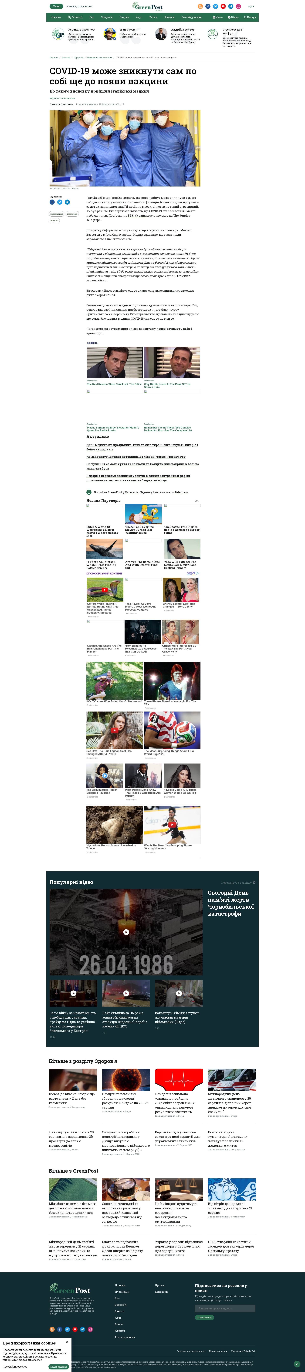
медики (54, 220)
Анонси (169, 17)
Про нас (160, 1285)
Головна (54, 57)
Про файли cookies (15, 1366)
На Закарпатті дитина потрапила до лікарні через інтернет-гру (136, 457)
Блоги (153, 17)
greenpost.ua (124, 1364)
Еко (91, 17)
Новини (56, 17)
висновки (72, 214)
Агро (139, 17)
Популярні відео (71, 881)
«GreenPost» (94, 1362)
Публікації (75, 17)
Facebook (131, 492)
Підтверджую (58, 1366)
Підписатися (204, 1317)
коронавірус (56, 214)
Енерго (124, 17)
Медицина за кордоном (99, 57)
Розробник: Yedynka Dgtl (243, 1351)
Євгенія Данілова (61, 104)
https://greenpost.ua (228, 1362)
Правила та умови (218, 1351)
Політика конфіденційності (191, 1351)
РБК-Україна (137, 215)
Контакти (161, 1291)
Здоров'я (107, 17)
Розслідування (191, 17)
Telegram (181, 492)
